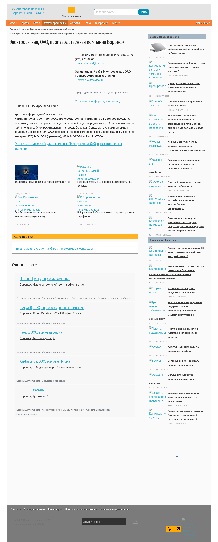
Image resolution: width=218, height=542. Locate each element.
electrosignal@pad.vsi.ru (93, 63)
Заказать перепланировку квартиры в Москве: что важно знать (183, 397)
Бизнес (116, 23)
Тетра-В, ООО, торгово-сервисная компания (52, 307)
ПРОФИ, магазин (32, 390)
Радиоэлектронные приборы (114, 298)
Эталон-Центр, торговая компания (45, 278)
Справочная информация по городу (98, 101)
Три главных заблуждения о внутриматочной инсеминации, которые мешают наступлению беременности (175, 310)
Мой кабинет (203, 23)
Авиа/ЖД (75, 23)
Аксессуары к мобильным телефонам (63, 409)
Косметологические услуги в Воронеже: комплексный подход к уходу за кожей (185, 415)
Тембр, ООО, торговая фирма (41, 332)
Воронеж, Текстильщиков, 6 (37, 338)
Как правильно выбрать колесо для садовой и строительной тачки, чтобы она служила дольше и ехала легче (185, 123)
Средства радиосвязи (116, 92)
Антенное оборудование (55, 298)
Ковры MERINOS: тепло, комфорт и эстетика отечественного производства (186, 146)
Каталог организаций (55, 23)
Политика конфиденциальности (116, 509)
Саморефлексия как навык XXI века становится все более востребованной (186, 252)
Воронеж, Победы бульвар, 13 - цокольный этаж (50, 367)
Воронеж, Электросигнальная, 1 (38, 106)
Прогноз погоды (71, 16)
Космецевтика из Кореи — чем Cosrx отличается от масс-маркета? (186, 67)
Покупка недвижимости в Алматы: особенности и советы (183, 332)
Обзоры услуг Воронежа (163, 240)
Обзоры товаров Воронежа (165, 36)
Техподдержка (55, 509)
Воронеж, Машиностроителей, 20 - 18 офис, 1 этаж (52, 284)
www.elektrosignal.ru (91, 80)
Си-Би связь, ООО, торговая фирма (45, 361)
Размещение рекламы (34, 509)
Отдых (87, 23)
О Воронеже (101, 23)
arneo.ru (39, 523)
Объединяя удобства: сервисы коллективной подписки (172, 378)
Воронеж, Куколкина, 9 (34, 396)
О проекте (16, 509)
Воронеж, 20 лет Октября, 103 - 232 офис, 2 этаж (50, 313)
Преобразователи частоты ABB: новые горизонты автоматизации (184, 87)
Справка (25, 23)
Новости (12, 23)
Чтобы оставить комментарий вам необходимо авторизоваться (55, 249)
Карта (36, 23)
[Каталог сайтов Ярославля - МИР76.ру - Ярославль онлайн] (189, 529)
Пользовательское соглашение (81, 509)
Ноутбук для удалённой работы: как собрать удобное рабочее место (186, 49)
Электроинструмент (27, 414)
